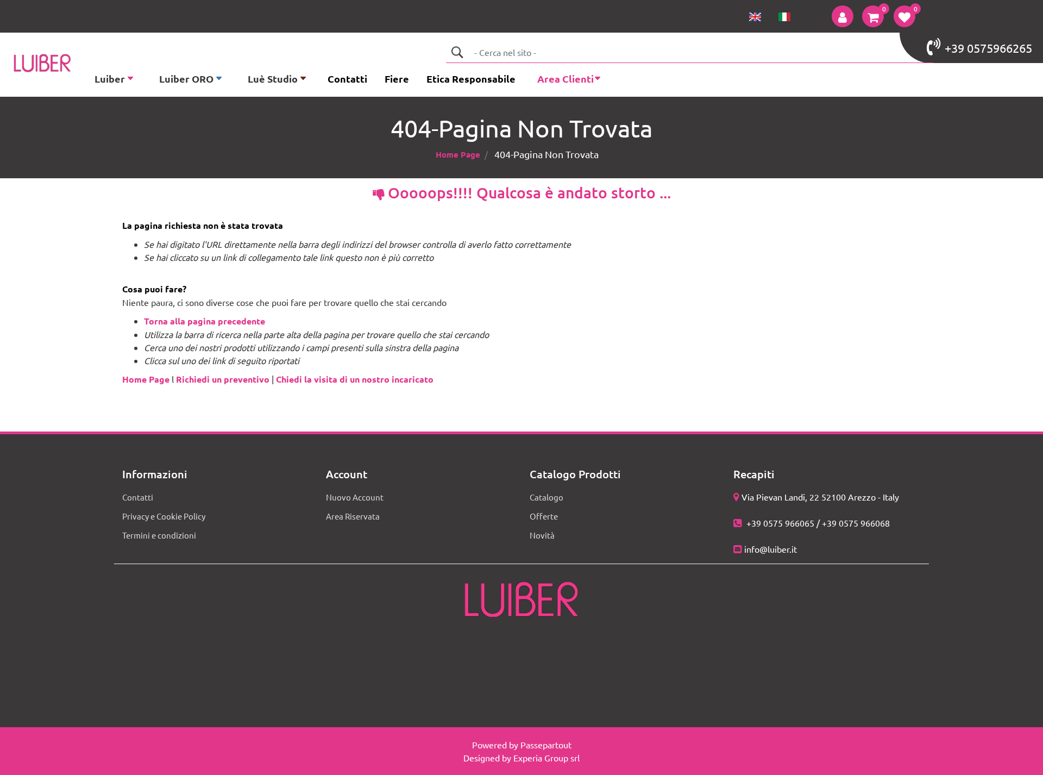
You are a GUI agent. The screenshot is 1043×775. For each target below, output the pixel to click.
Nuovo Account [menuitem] (355, 497)
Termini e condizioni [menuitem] (159, 535)
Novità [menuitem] (542, 535)
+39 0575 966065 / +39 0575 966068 (817, 522)
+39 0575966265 (988, 48)
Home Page (458, 154)
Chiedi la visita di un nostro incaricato (354, 379)
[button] (457, 52)
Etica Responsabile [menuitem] (471, 78)
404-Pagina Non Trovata (546, 154)
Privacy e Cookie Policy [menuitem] (163, 516)
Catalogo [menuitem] (546, 497)
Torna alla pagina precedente (204, 321)
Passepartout (545, 744)
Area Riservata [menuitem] (353, 516)
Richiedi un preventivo (222, 379)
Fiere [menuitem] (397, 78)
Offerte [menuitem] (544, 516)
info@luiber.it (770, 548)
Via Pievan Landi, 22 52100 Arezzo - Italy (820, 496)
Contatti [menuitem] (347, 78)
